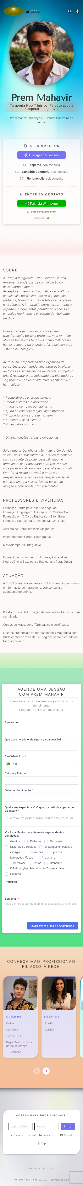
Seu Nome (12, 722)
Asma (37, 863)
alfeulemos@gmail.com (43, 211)
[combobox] (11, 764)
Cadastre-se (49, 1135)
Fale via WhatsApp (44, 203)
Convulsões (36, 852)
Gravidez (15, 841)
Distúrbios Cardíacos (23, 846)
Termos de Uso (60, 1179)
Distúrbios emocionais (58, 846)
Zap (43, 1143)
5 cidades (15, 1051)
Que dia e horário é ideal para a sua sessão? (34, 739)
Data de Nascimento (19, 790)
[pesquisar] (70, 11)
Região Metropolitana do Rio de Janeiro (19, 1044)
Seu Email (12, 898)
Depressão (56, 841)
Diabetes (35, 841)
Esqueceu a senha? (25, 1135)
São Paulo (12, 1029)
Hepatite (15, 873)
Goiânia (49, 1029)
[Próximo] (46, 1071)
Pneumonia (49, 857)
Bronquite (56, 863)
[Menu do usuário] (78, 11)
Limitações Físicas (21, 857)
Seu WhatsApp (15, 756)
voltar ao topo (43, 1168)
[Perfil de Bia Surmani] (59, 993)
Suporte (68, 1135)
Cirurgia (15, 852)
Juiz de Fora (13, 1035)
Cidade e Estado (16, 773)
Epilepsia (57, 852)
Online (10, 1023)
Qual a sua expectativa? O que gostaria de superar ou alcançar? (39, 809)
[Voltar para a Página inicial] (13, 11)
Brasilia (49, 1023)
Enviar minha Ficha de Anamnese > (52, 925)
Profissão (11, 881)
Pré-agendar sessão (44, 155)
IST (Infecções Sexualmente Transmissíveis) (37, 868)
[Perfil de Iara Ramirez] (20, 993)
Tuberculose (18, 863)
